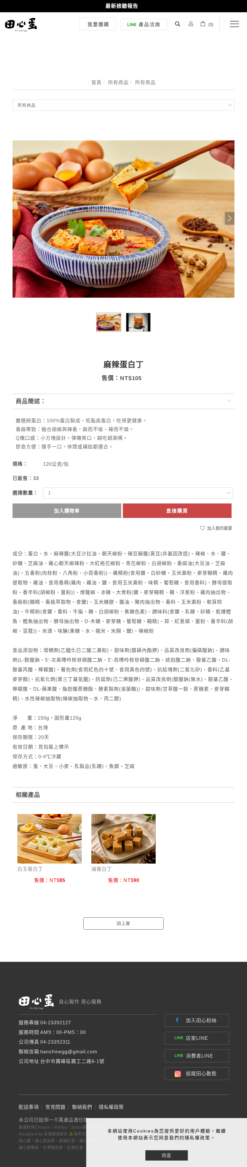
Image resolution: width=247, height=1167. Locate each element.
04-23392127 (55, 1022)
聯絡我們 (82, 1107)
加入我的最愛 (219, 528)
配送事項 (29, 1107)
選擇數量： (25, 492)
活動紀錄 (122, 6)
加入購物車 (67, 510)
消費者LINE (199, 1055)
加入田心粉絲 (201, 1020)
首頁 (96, 82)
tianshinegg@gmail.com (68, 1051)
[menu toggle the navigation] (232, 24)
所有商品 (118, 82)
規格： (20, 463)
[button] (177, 24)
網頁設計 (60, 1134)
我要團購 (98, 24)
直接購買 (177, 510)
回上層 (123, 923)
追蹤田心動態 (201, 1073)
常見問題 (55, 1107)
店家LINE (197, 1038)
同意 (166, 1155)
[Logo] (21, 24)
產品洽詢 (149, 24)
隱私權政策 (111, 1107)
